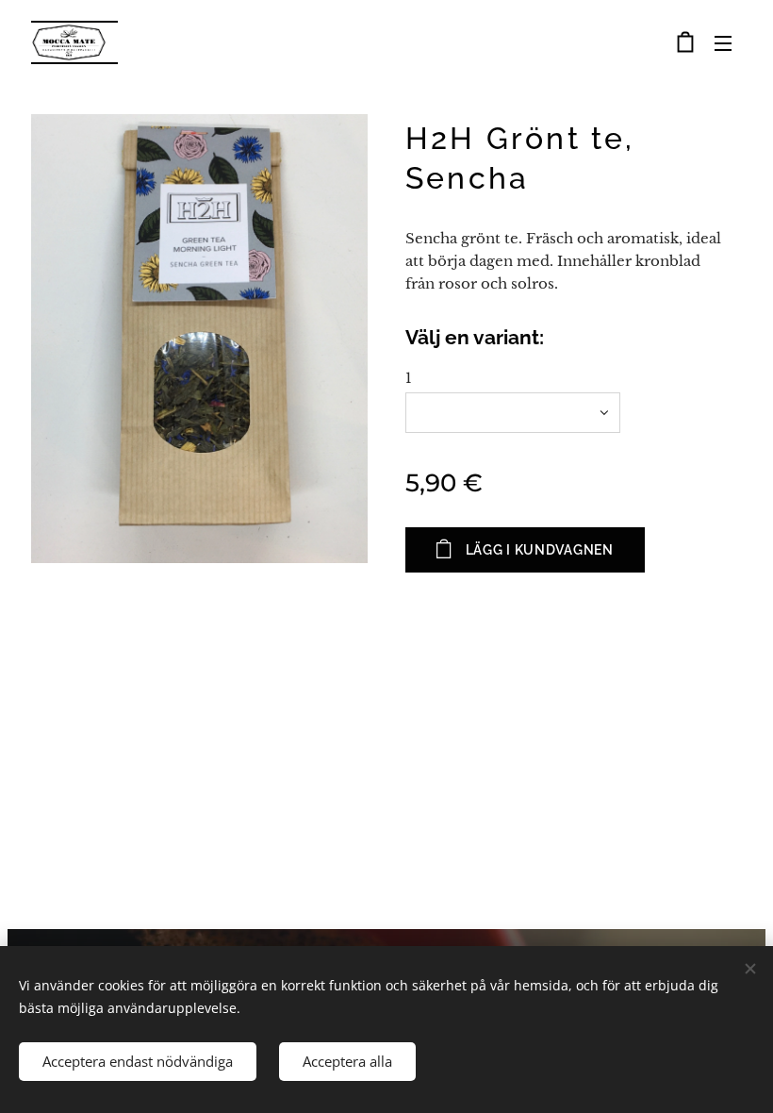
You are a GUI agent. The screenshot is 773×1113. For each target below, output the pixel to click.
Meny (723, 42)
